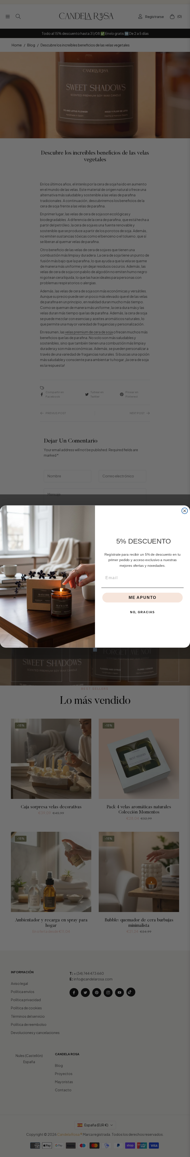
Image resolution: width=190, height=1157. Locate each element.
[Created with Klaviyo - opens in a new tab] (95, 650)
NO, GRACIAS (142, 612)
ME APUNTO (142, 597)
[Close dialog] (185, 511)
